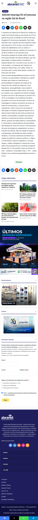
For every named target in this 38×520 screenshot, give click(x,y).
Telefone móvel (24, 370)
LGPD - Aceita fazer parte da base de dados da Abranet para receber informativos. (20, 394)
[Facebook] (3, 28)
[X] (8, 28)
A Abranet (4, 479)
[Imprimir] (29, 28)
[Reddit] (16, 28)
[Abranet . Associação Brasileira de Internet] (19, 3)
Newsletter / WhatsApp (7, 499)
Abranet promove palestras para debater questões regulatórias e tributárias (8, 185)
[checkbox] (2, 383)
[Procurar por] (36, 4)
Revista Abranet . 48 (8, 303)
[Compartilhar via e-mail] (25, 28)
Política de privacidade (7, 440)
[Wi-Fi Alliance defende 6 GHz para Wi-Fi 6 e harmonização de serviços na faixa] (28, 187)
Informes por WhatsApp (9, 385)
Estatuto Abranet (6, 485)
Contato (3, 496)
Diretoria (3, 482)
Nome (3, 360)
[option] (19, 295)
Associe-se (4, 491)
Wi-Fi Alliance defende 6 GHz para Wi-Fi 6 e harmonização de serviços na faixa (28, 195)
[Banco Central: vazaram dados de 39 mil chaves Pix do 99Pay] (28, 207)
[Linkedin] (12, 28)
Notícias (5, 11)
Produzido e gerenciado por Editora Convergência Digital (19, 513)
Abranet (5, 22)
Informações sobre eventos (10, 388)
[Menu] (2, 4)
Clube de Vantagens (7, 493)
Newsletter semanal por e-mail (11, 383)
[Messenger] (21, 170)
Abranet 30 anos (6, 488)
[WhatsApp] (21, 28)
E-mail (3, 370)
